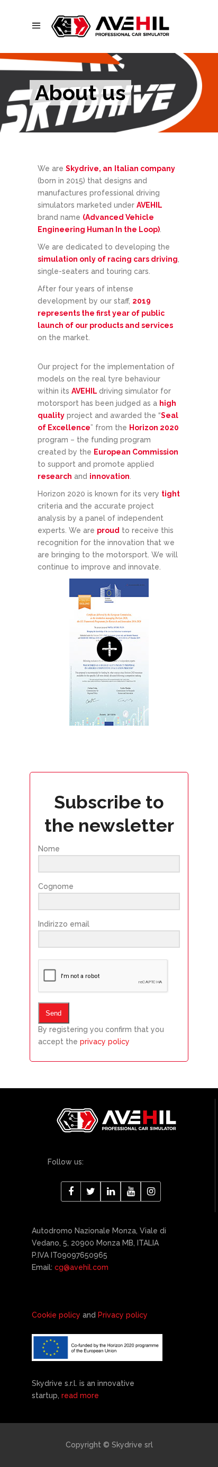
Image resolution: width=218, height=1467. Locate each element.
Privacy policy (123, 1315)
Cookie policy (56, 1315)
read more (80, 1395)
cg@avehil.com (80, 1267)
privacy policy (105, 1041)
